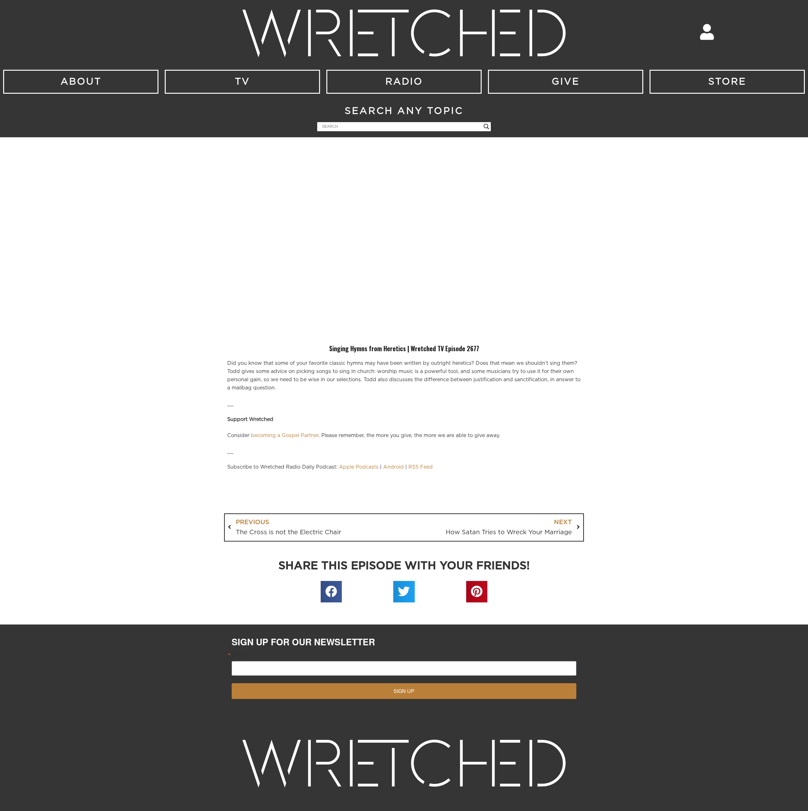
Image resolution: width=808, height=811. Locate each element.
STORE (727, 81)
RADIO (404, 81)
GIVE (565, 81)
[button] (331, 591)
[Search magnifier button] (486, 126)
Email (238, 654)
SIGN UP (404, 691)
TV (242, 81)
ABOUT (81, 81)
